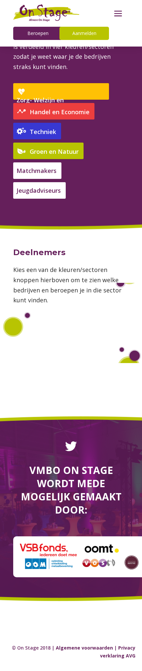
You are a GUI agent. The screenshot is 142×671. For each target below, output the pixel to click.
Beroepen (38, 33)
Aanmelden (84, 33)
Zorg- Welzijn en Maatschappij (40, 102)
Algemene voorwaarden (84, 648)
